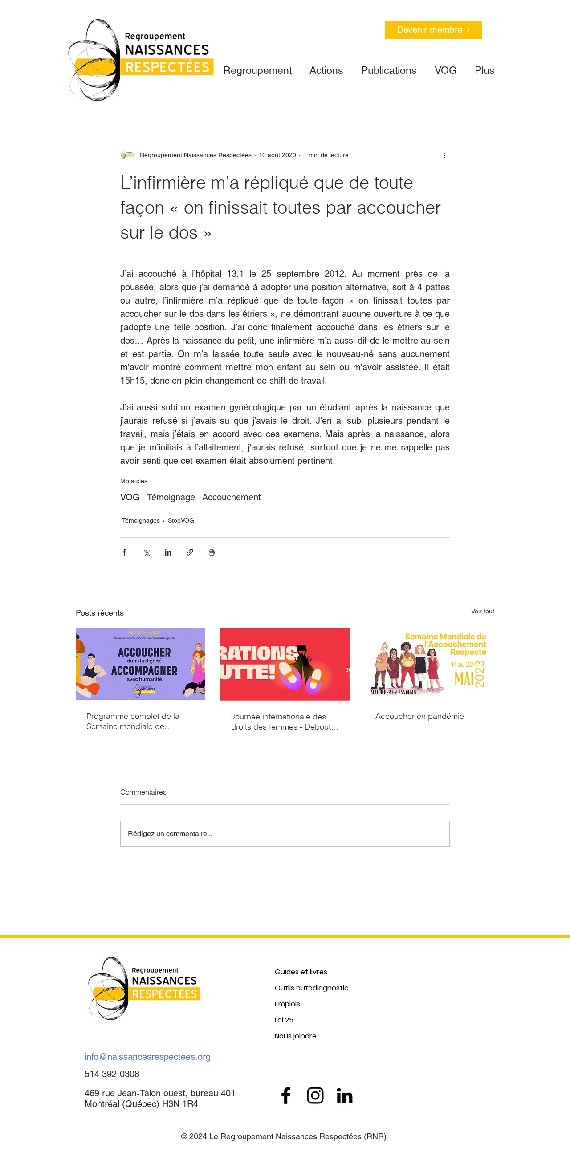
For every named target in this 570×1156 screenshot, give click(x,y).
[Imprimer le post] (212, 552)
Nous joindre (296, 1036)
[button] (257, 66)
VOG (130, 497)
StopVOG (181, 520)
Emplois (287, 1004)
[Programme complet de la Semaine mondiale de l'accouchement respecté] (140, 664)
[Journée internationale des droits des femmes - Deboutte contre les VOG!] (285, 664)
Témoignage (171, 497)
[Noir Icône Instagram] (315, 1095)
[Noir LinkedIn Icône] (345, 1095)
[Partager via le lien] (190, 552)
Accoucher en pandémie (419, 716)
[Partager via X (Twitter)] (146, 552)
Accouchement (231, 497)
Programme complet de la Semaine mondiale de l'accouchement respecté (132, 721)
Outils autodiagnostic (312, 988)
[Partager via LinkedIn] (168, 552)
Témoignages (141, 520)
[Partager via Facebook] (124, 552)
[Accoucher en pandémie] (429, 664)
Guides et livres (301, 972)
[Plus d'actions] (444, 155)
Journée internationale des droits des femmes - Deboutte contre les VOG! (284, 721)
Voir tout (482, 611)
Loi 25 (284, 1020)
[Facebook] (286, 1095)
